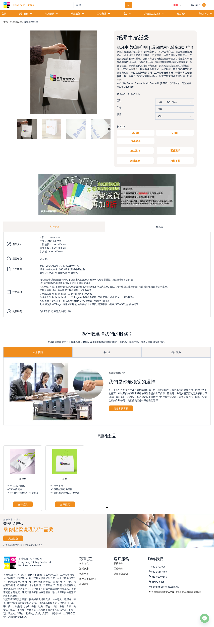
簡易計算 (136, 140)
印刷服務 (49, 13)
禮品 (125, 13)
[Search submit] (128, 5)
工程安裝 (101, 13)
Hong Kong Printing (23, 5)
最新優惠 (181, 13)
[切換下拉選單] (31, 13)
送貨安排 (84, 568)
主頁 (4, 13)
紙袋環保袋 (16, 22)
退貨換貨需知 (121, 573)
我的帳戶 (196, 5)
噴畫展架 (75, 13)
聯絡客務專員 (121, 408)
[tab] (54, 227)
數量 (119, 114)
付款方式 (84, 563)
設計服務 (23, 13)
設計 (135, 69)
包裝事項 (84, 573)
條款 (118, 563)
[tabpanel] (107, 274)
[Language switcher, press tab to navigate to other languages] (177, 5)
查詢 (119, 79)
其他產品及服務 (152, 13)
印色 (119, 107)
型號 (119, 100)
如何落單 (84, 584)
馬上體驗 (13, 538)
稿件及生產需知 (87, 578)
